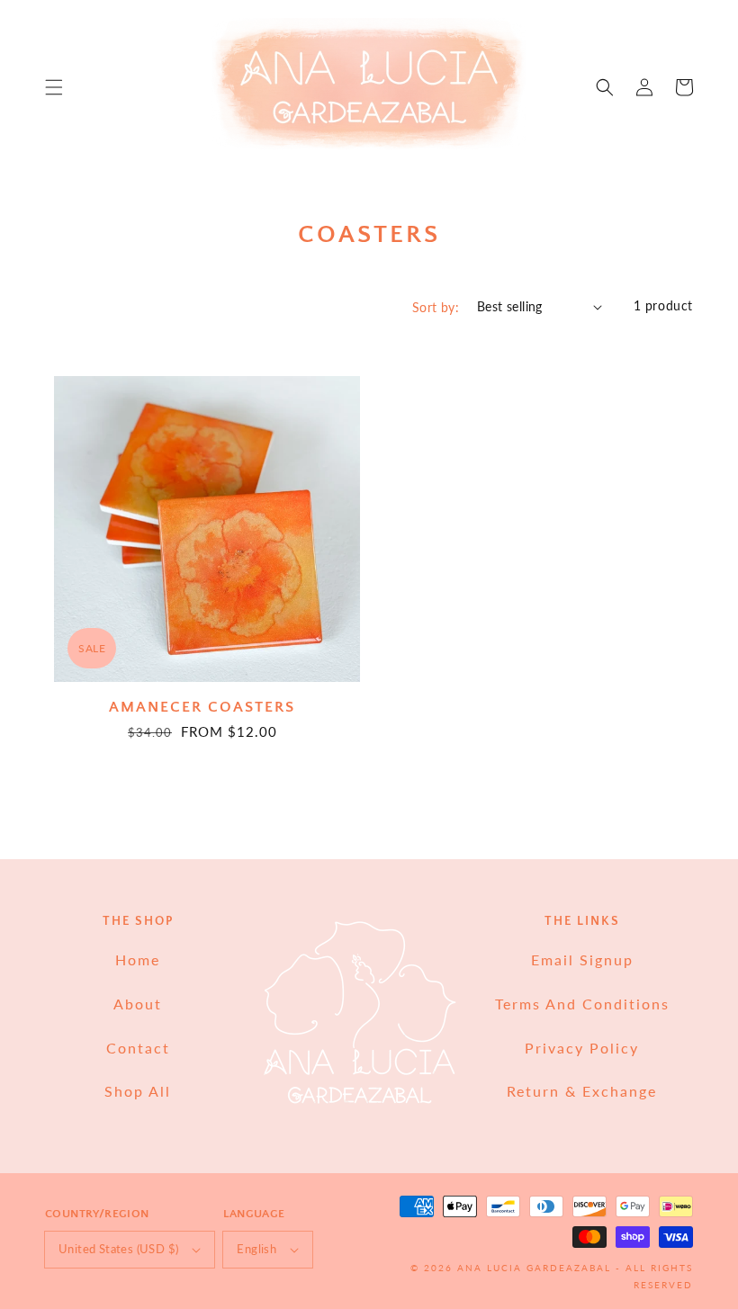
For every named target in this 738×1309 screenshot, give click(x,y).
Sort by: (435, 307)
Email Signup (582, 959)
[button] (54, 87)
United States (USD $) (118, 1249)
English (256, 1249)
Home (137, 959)
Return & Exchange (582, 1090)
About (137, 1003)
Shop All (137, 1090)
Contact (138, 1047)
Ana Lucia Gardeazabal (536, 1267)
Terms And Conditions (582, 1003)
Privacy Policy (582, 1047)
